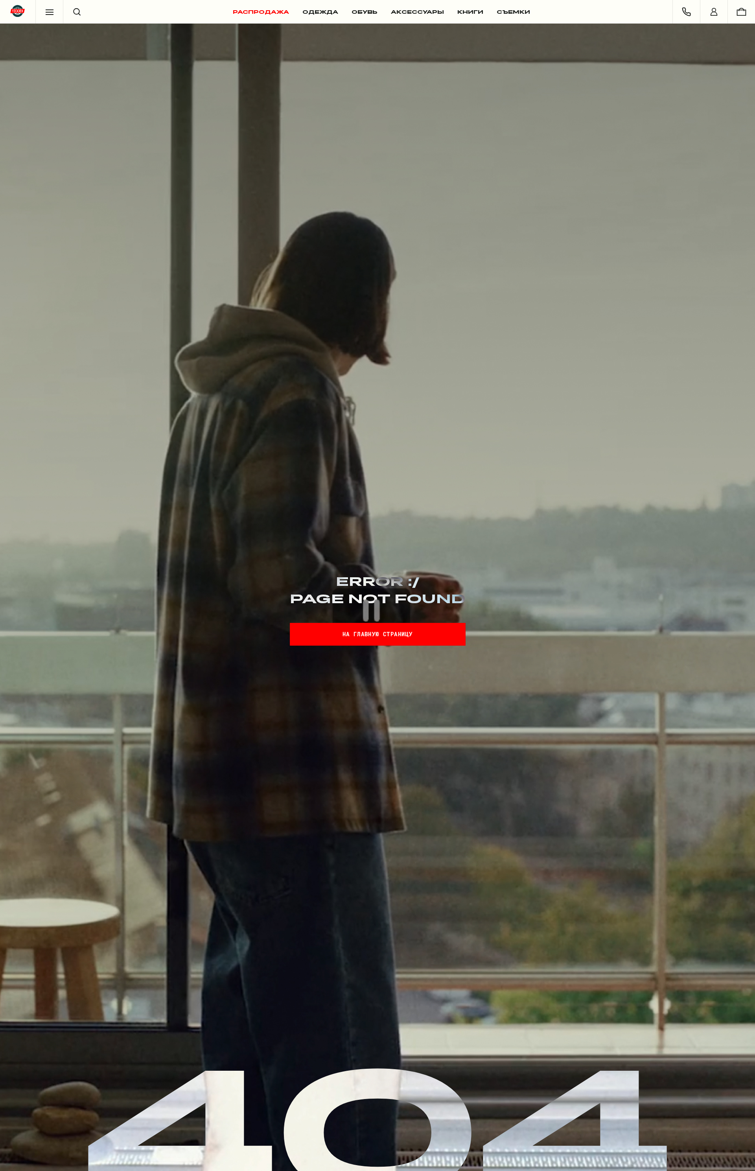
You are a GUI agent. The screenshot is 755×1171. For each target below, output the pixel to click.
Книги (470, 12)
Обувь (365, 12)
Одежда (320, 12)
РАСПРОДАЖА (261, 12)
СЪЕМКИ (513, 12)
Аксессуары (417, 12)
